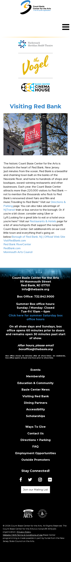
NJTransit (9, 209)
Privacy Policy (24, 532)
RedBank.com (12, 248)
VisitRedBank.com (14, 240)
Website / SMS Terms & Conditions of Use (23, 535)
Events (35, 369)
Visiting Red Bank (35, 396)
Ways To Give (35, 426)
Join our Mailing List (35, 489)
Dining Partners (35, 402)
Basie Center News (36, 389)
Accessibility (35, 409)
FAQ (35, 446)
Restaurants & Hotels (43, 221)
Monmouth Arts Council (17, 252)
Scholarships (35, 416)
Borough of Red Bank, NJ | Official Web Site (38, 236)
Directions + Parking (36, 440)
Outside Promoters (35, 459)
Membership (35, 376)
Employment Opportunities (35, 453)
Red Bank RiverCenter (17, 244)
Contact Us (35, 433)
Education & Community (35, 383)
